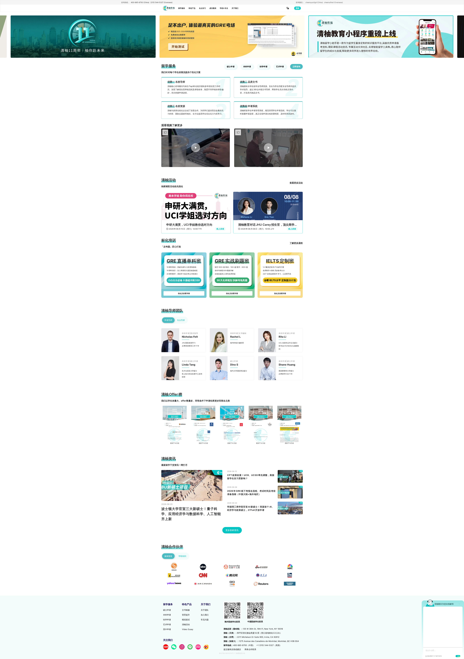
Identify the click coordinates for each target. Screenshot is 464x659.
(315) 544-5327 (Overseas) (161, 2)
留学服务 (181, 8)
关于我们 (235, 8)
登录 (297, 8)
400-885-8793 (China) (140, 2)
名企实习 (202, 8)
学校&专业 (224, 8)
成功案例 (212, 8)
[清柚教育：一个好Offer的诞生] (268, 215)
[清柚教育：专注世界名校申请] (195, 215)
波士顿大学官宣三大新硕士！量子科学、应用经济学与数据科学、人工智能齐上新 (191, 647)
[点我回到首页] (169, 8)
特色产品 (192, 8)
